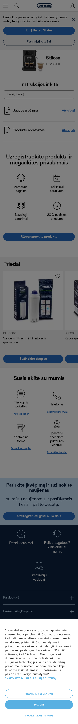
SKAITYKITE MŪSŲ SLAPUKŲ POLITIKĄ (30, 678)
